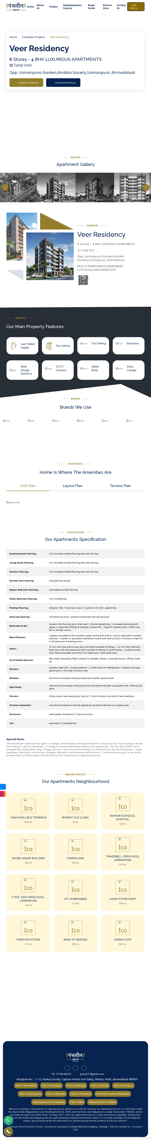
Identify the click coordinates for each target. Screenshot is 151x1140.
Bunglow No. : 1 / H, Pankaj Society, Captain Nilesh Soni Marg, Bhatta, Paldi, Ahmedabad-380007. (77, 1079)
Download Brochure (65, 82)
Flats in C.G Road (99, 1085)
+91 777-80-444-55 (60, 1074)
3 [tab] (72, 452)
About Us (40, 7)
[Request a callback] (8, 1131)
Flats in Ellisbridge (76, 1085)
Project (53, 6)
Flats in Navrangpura (30, 1093)
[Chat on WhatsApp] (8, 1120)
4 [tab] (75, 452)
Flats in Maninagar (51, 1085)
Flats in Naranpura (123, 1085)
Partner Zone (107, 7)
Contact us (121, 7)
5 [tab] (78, 452)
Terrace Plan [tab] (120, 486)
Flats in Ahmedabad (26, 1085)
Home (30, 6)
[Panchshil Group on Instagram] (83, 1068)
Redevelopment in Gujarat (102, 1101)
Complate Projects (33, 37)
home (13, 37)
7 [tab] (84, 452)
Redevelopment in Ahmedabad (48, 1101)
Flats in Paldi (76, 1101)
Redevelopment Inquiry (72, 7)
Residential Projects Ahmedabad (112, 1093)
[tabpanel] (14, 430)
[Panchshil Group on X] (75, 1068)
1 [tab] (67, 452)
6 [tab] (81, 452)
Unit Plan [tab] (28, 486)
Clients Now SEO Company (84, 1126)
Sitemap (104, 1126)
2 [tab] (69, 452)
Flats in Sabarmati (56, 1093)
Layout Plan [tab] (73, 486)
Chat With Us (134, 6)
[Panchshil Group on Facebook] (67, 1068)
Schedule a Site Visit (28, 82)
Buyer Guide (91, 7)
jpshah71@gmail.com (91, 1074)
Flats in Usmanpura (81, 1093)
